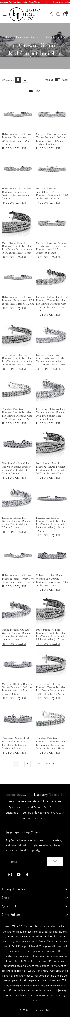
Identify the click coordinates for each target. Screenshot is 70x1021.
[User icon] (51, 14)
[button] (5, 14)
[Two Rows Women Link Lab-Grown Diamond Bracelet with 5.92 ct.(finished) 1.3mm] (18, 718)
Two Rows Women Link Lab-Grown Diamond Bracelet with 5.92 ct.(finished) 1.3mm (16, 743)
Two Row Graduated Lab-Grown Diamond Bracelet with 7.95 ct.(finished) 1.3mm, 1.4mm (16, 468)
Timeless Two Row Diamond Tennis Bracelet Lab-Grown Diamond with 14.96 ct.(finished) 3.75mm (17, 414)
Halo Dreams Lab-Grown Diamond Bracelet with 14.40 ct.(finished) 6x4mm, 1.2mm (17, 193)
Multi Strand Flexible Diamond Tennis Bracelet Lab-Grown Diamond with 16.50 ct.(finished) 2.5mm (17, 248)
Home (8, 37)
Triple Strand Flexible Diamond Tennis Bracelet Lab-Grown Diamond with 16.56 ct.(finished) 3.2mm (17, 359)
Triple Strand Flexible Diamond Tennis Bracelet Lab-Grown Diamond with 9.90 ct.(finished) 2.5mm (51, 689)
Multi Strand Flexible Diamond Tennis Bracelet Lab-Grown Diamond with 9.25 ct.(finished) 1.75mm (51, 634)
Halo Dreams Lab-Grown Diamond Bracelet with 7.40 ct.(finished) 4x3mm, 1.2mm (18, 579)
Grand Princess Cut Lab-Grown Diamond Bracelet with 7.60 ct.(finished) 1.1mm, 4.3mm (16, 634)
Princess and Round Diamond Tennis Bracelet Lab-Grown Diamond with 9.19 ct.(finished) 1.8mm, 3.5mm (51, 524)
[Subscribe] (55, 861)
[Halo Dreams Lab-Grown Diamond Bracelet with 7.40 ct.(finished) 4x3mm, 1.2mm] (18, 555)
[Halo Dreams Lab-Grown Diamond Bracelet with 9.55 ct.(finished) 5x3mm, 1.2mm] (18, 277)
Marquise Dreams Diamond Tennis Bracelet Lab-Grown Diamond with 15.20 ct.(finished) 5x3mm (51, 139)
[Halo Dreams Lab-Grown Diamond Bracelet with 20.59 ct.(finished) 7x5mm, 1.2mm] (18, 114)
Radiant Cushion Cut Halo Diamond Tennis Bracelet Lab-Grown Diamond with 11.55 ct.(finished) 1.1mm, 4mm (51, 304)
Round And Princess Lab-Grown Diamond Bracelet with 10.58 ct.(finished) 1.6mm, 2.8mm (50, 414)
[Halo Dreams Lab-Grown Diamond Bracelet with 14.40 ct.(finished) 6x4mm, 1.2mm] (18, 169)
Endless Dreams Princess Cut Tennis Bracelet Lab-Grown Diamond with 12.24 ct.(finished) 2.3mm (50, 359)
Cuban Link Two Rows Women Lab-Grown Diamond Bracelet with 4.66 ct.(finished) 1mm (52, 580)
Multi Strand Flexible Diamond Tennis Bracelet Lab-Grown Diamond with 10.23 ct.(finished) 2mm (51, 468)
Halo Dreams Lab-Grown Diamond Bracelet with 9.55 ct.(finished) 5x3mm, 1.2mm (18, 300)
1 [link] (15, 763)
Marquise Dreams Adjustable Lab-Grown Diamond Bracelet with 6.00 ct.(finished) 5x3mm (52, 193)
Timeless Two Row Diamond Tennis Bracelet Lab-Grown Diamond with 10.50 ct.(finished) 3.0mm (51, 743)
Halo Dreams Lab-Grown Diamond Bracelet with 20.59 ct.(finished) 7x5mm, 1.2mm (17, 139)
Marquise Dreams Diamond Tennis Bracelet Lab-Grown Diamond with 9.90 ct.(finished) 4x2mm (51, 248)
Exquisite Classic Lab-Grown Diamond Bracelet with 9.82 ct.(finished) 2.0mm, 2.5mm (16, 522)
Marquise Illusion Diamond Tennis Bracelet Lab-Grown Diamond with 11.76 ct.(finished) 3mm (17, 689)
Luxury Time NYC (40, 1010)
